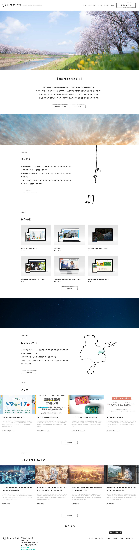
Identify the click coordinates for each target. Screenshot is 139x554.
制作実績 (106, 5)
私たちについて (92, 5)
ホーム (84, 5)
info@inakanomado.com (28, 549)
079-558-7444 (25, 547)
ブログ (112, 5)
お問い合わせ (129, 538)
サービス (100, 5)
